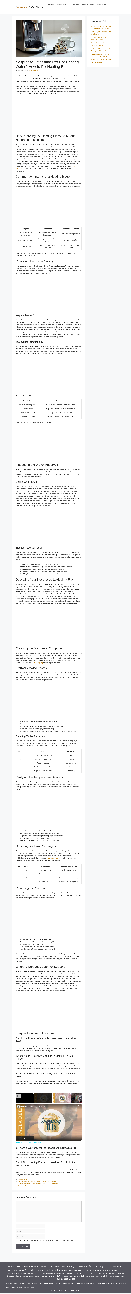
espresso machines (73, 1273)
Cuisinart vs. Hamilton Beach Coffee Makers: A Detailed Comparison (38, 1183)
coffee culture (107, 1266)
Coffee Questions (51, 10)
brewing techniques (58, 1266)
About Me (6, 1287)
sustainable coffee (119, 1276)
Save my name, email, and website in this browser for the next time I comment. (46, 1241)
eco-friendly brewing (38, 1273)
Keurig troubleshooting (14, 1276)
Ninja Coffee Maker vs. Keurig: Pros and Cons (31, 1186)
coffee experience (116, 1266)
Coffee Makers (74, 4)
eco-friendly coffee (48, 1273)
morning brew (40, 1276)
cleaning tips (82, 1266)
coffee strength (74, 1270)
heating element (35, 1181)
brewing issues (30, 1266)
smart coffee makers (95, 1276)
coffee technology (83, 1270)
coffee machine (14, 1270)
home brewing (102, 1273)
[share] (78, 1105)
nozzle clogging (37, 663)
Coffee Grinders (62, 4)
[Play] (61, 1098)
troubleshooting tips (65, 1279)
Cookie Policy (31, 1287)
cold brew (114, 1270)
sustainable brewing (107, 1276)
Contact (13, 1287)
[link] (18, 1106)
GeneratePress (75, 1290)
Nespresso (65, 1276)
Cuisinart (120, 1270)
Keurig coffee (121, 1273)
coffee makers (62, 1270)
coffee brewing (94, 1266)
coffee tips (92, 1270)
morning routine (49, 1276)
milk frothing (34, 1276)
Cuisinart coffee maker (12, 1273)
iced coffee (111, 1273)
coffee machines (29, 1270)
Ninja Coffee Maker (83, 1276)
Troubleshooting (22, 1179)
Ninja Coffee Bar (72, 1276)
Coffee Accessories (88, 4)
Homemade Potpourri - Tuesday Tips (35, 1106)
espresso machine (59, 1273)
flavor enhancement (86, 1273)
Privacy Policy (21, 1287)
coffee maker (45, 1270)
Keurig (116, 1273)
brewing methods (43, 1266)
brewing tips (72, 1266)
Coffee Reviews (102, 4)
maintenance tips (26, 1276)
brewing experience (15, 1266)
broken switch (53, 858)
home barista (94, 1273)
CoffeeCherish (36, 7)
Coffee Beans (50, 4)
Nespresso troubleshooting (48, 1181)
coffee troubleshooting (102, 1270)
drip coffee (30, 1273)
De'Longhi (23, 1273)
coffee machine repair (24, 1181)
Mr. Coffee (58, 1276)
